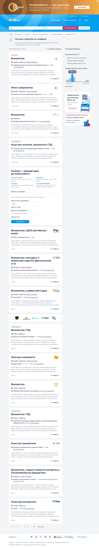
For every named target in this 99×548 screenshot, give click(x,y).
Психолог (27, 34)
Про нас (25, 542)
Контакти (19, 542)
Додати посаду (16, 207)
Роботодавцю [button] (81, 537)
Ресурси (11, 542)
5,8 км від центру (18, 449)
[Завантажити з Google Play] (69, 536)
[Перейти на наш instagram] (40, 536)
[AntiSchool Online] (17, 318)
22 (34, 526)
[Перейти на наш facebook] (31, 536)
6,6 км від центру (46, 336)
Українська (12, 537)
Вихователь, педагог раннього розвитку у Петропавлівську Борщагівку (35, 471)
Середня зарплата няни (76, 68)
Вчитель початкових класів (40, 34)
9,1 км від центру (49, 270)
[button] (79, 20)
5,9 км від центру (44, 121)
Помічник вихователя (23, 501)
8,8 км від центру (28, 508)
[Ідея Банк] (45, 318)
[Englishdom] (35, 318)
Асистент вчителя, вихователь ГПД (31, 144)
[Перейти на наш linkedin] (45, 536)
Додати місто (15, 217)
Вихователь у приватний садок (29, 290)
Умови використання (61, 542)
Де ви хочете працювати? (19, 210)
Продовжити (20, 221)
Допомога (50, 542)
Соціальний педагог (57, 34)
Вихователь (18, 34)
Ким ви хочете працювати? (20, 200)
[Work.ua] (14, 20)
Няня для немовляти (23, 357)
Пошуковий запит (71, 54)
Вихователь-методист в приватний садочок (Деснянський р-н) (31, 260)
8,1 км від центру (18, 67)
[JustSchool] (26, 318)
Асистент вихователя (23, 443)
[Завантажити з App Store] (58, 536)
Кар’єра (31, 542)
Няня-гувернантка (22, 87)
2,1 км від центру (38, 364)
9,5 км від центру (18, 150)
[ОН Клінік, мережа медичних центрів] (54, 318)
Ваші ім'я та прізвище (18, 191)
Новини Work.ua (41, 542)
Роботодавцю (84, 16)
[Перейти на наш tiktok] (50, 536)
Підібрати (85, 28)
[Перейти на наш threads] (36, 536)
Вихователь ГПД (70, 34)
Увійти (86, 20)
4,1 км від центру (33, 423)
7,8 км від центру (32, 297)
